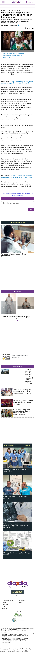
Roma (14, 55)
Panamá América (7, 600)
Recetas (4, 608)
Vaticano (19, 55)
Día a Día (5, 604)
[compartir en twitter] (27, 28)
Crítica (4, 602)
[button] (3, 307)
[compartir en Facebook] (25, 28)
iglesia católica (7, 57)
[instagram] (25, 587)
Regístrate (18, 595)
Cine (20, 602)
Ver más (26, 445)
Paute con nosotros (18, 597)
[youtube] (22, 587)
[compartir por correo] (32, 28)
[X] (20, 587)
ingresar (30, 2)
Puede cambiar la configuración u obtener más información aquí (14, 641)
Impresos (22, 600)
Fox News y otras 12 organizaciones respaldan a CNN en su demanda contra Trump (17, 176)
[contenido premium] (17, 592)
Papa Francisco (7, 53)
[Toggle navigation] (3, 2)
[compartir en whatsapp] (30, 28)
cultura (15, 53)
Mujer (3, 606)
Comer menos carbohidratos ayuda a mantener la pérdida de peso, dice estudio (17, 82)
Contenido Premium (18, 222)
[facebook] (17, 587)
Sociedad (21, 53)
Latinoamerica (7, 55)
